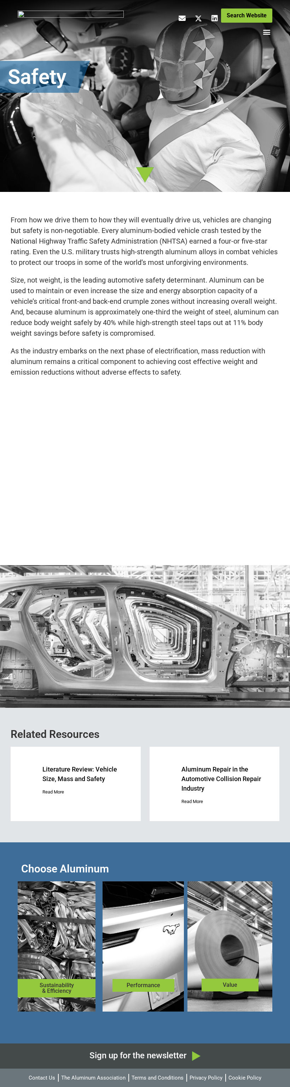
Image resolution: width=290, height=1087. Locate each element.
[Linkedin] (214, 18)
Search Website (247, 15)
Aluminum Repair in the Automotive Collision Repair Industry (221, 779)
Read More (53, 792)
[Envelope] (182, 18)
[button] (266, 32)
